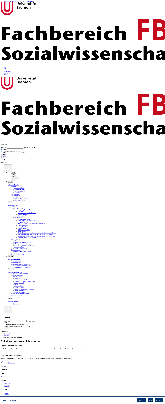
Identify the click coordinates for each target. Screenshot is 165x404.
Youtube (6, 393)
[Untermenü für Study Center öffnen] (19, 239)
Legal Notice (7, 383)
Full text (4, 149)
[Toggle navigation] (1, 140)
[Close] (8, 258)
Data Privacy (7, 385)
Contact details (5, 377)
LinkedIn (6, 396)
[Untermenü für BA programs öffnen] (22, 208)
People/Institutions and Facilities (11, 151)
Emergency (7, 386)
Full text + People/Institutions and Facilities (14, 153)
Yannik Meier (11, 363)
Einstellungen (141, 400)
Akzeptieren (159, 400)
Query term (4, 147)
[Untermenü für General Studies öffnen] (20, 250)
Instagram (6, 394)
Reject (150, 400)
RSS (2, 364)
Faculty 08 (3, 156)
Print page (3, 366)
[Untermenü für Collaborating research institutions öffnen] (30, 264)
